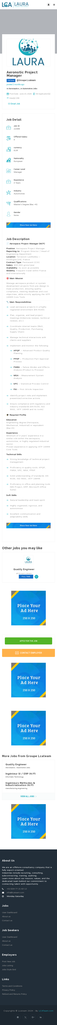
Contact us (7, 920)
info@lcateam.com (15, 892)
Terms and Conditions (12, 986)
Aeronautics (14, 88)
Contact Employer (31, 653)
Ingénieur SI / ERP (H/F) (21, 774)
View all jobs (27, 796)
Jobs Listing (7, 965)
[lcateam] (15, 4)
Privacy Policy (8, 990)
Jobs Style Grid (9, 969)
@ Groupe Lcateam (24, 573)
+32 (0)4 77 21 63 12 (17, 889)
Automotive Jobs (30, 88)
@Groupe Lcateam (26, 80)
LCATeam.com (46, 1011)
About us (6, 916)
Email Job (15, 104)
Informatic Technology (15, 777)
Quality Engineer (24, 569)
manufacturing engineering (16, 788)
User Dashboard (9, 912)
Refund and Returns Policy (14, 994)
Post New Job (8, 961)
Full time (11, 80)
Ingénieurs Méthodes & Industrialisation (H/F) (20, 784)
